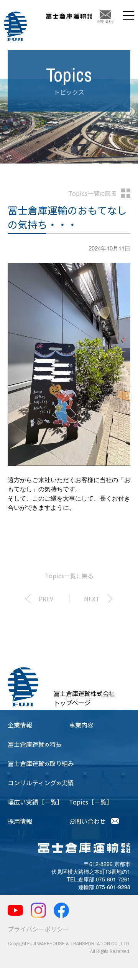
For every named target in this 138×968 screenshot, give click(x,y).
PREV (46, 598)
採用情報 (20, 821)
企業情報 (20, 724)
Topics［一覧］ (91, 801)
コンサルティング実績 (41, 782)
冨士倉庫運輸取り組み (41, 763)
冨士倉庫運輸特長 (35, 744)
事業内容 (81, 724)
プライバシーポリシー (38, 928)
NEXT (92, 598)
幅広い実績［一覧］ (35, 801)
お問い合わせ (87, 821)
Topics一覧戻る (92, 193)
